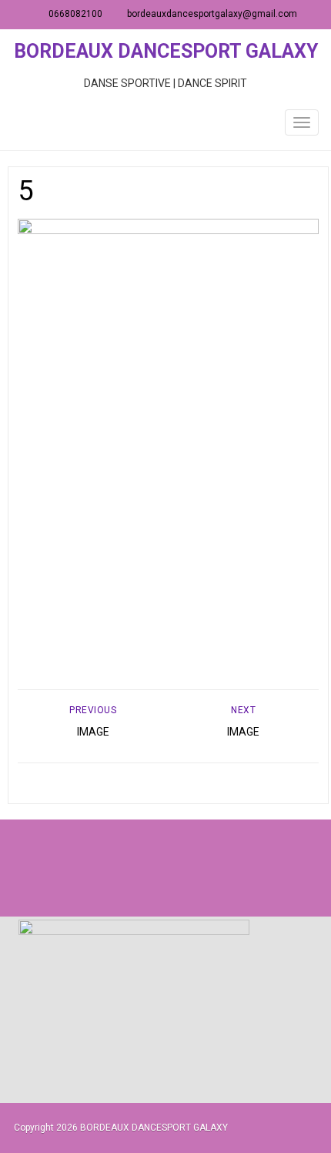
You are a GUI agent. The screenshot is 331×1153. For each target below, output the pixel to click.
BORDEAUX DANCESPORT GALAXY (166, 51)
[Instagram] (165, 868)
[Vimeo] (199, 868)
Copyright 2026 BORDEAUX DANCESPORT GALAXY (121, 1127)
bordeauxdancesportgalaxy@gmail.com (212, 13)
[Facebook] (131, 868)
